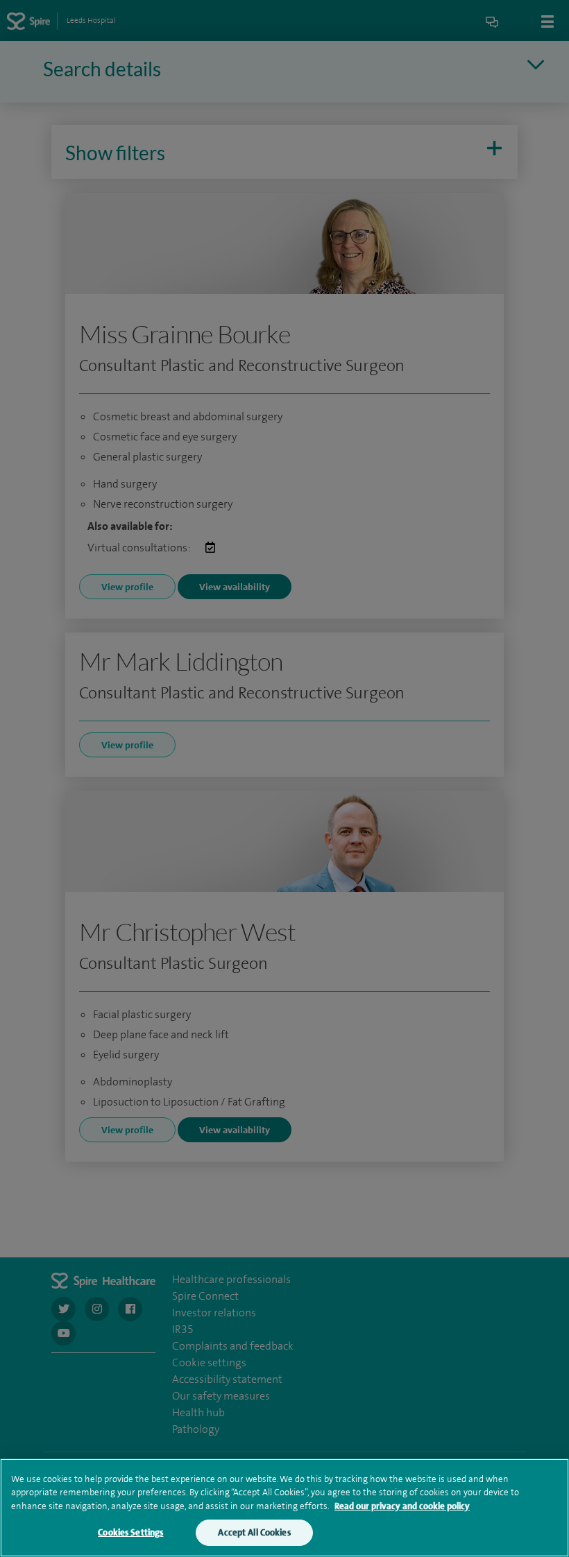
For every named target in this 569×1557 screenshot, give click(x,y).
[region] (284, 1508)
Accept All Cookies (254, 1532)
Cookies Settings (130, 1532)
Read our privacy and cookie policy (402, 1506)
